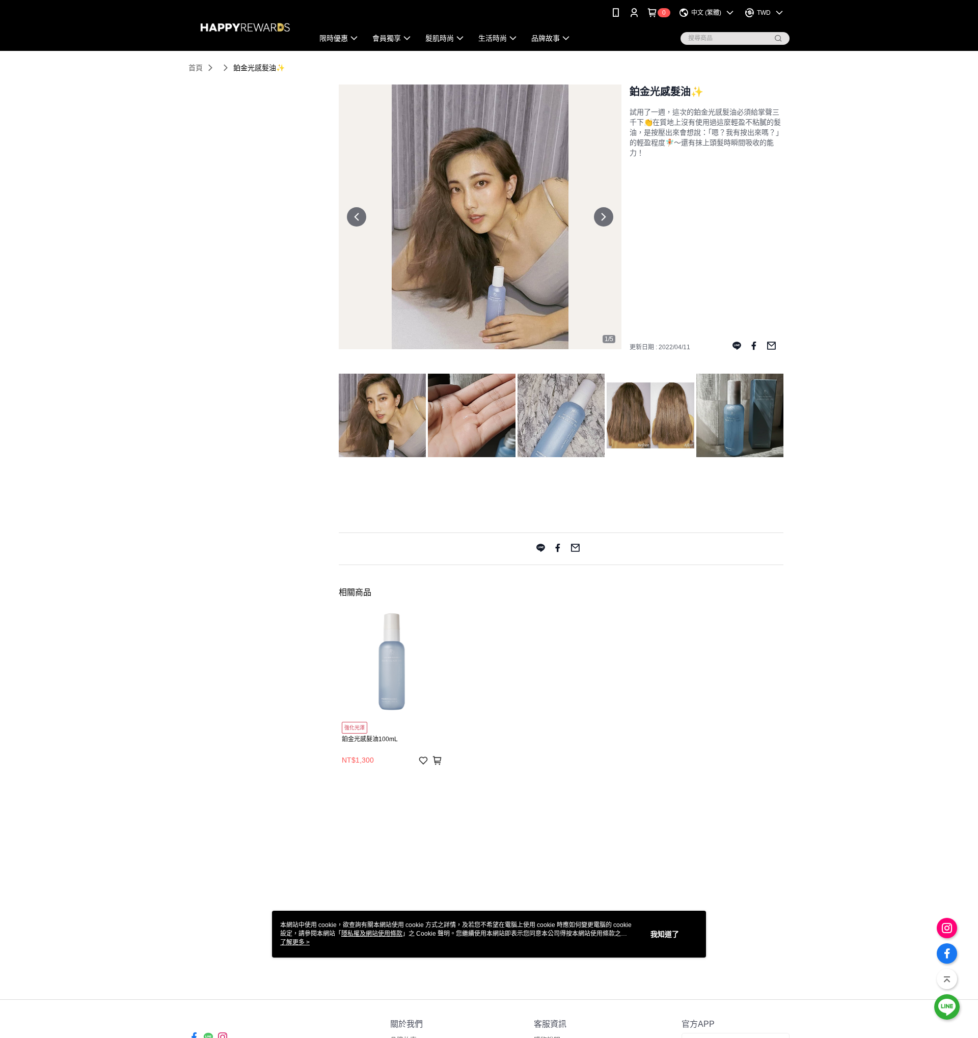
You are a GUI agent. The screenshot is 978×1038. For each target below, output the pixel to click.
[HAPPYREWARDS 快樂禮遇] (245, 26)
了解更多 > (295, 942)
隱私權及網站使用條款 (371, 933)
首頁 (195, 68)
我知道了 (664, 934)
